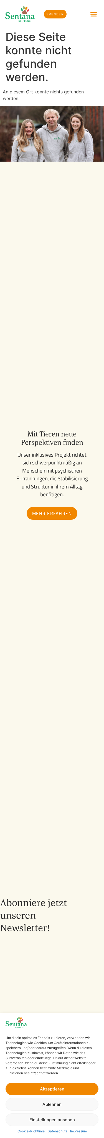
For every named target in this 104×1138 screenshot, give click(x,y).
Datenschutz (57, 1131)
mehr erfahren (52, 513)
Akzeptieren (52, 1089)
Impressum (78, 1131)
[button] (93, 14)
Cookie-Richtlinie (31, 1131)
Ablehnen (52, 1104)
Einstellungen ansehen (52, 1119)
